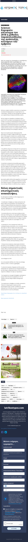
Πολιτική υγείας (6, 387)
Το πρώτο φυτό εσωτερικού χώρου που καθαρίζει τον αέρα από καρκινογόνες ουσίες (16, 336)
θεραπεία (5, 393)
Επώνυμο (5, 464)
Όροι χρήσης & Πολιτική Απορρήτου (8, 428)
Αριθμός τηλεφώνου (8, 483)
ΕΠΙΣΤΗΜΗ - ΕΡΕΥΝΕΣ (5, 25)
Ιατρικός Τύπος (6, 397)
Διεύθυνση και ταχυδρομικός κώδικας (12, 476)
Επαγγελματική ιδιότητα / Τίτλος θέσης (13, 470)
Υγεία (4, 385)
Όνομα (5, 458)
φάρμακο (5, 399)
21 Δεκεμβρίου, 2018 (6, 46)
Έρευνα (13, 319)
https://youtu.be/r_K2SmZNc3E (7, 298)
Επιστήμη (5, 319)
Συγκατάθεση (6, 506)
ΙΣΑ (13, 389)
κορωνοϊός (5, 395)
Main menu (4, 19)
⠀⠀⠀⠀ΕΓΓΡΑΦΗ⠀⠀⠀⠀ (14, 528)
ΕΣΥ (9, 401)
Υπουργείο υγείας (18, 387)
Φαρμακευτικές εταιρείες (9, 391)
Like (3, 51)
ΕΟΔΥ (3, 401)
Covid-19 (14, 395)
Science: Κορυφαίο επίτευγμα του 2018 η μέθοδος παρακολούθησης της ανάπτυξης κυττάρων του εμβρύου (11, 35)
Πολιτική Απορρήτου (9, 514)
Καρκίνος (13, 393)
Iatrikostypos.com (14, 408)
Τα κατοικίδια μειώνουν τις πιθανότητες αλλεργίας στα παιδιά (16, 326)
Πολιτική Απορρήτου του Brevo (15, 503)
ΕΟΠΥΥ (12, 399)
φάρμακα (16, 397)
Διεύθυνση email (7, 447)
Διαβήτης (15, 401)
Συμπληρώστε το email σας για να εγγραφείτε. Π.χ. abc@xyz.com (12, 453)
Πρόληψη (11, 385)
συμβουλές (5, 389)
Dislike (4, 53)
